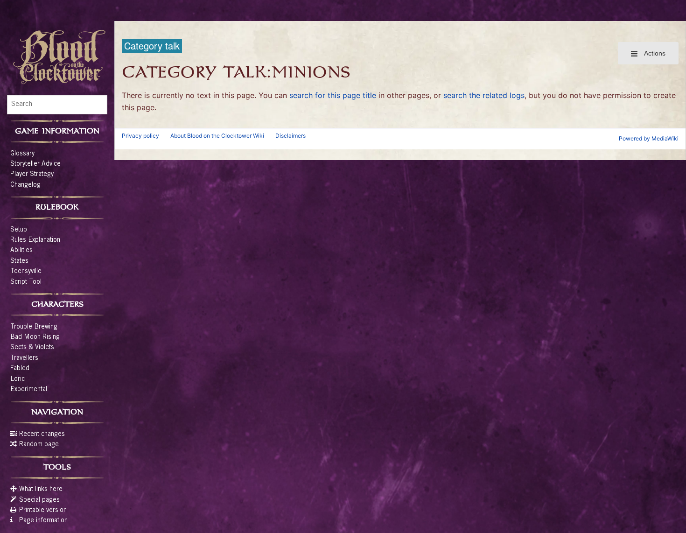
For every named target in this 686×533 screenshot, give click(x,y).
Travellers (24, 358)
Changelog (25, 185)
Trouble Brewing (33, 327)
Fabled (19, 368)
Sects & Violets (32, 347)
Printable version (43, 510)
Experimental (28, 389)
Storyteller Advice (35, 164)
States (19, 261)
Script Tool (26, 282)
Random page (39, 445)
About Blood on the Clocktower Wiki (217, 135)
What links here (41, 489)
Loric (17, 379)
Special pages (39, 500)
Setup (18, 230)
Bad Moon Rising (35, 337)
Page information (43, 521)
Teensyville (26, 271)
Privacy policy (140, 135)
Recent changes (42, 434)
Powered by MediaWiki (649, 138)
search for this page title (332, 95)
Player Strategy (32, 174)
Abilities (21, 250)
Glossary (22, 154)
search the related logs (484, 95)
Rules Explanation (35, 240)
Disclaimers (290, 135)
